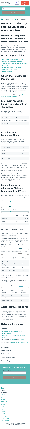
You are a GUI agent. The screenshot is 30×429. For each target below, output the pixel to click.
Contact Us (3, 397)
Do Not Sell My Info (6, 420)
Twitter (3, 408)
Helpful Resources (7, 71)
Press (2, 396)
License (22, 339)
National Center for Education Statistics (13, 331)
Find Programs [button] (25, 3)
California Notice (5, 418)
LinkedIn (4, 413)
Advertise (3, 404)
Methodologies (4, 403)
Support (3, 399)
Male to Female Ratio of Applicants (11, 67)
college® (4, 391)
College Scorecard (7, 333)
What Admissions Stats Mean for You (12, 59)
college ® (7, 3)
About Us (3, 394)
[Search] (17, 3)
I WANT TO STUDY (7, 370)
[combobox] (17, 3)
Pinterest (4, 409)
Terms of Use (4, 415)
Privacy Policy (5, 416)
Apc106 (14, 339)
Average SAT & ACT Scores (9, 69)
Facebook (4, 411)
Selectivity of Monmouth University (12, 61)
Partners (3, 406)
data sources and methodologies (19, 342)
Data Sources (4, 401)
